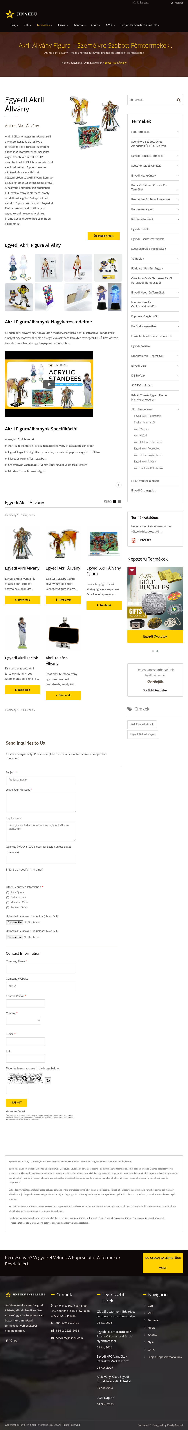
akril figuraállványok (141, 724)
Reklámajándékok (142, 219)
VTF (26, 25)
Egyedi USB (138, 365)
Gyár (95, 25)
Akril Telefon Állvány (57, 660)
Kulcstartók (91, 1218)
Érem (101, 1218)
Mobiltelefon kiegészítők (147, 356)
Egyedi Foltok (140, 229)
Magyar (179, 2)
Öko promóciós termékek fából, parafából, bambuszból (152, 280)
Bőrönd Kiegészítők (143, 326)
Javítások (73, 1218)
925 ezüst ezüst (141, 385)
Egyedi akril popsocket (147, 448)
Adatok (78, 25)
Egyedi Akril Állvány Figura (103, 571)
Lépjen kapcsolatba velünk (139, 25)
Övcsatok (159, 1218)
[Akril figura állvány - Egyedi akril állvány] (78, 268)
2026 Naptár (105, 1398)
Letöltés (144, 540)
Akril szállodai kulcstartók (148, 468)
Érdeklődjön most (103, 236)
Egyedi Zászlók (140, 346)
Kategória (76, 63)
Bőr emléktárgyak (142, 209)
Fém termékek (140, 131)
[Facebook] (7, 1341)
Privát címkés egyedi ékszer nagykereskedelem (149, 397)
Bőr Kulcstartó (44, 1223)
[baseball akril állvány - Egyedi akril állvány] (19, 297)
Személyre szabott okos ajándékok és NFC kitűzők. (149, 143)
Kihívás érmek (117, 1218)
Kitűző (82, 1218)
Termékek (44, 25)
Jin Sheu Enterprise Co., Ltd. (42, 1425)
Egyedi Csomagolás (143, 490)
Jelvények (149, 1218)
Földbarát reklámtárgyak (147, 268)
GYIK (109, 25)
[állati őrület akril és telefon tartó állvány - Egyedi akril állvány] (78, 297)
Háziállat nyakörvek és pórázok (151, 336)
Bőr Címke (31, 1223)
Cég (13, 25)
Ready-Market (175, 1425)
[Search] (179, 100)
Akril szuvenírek (93, 63)
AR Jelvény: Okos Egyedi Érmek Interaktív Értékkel (114, 1379)
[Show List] (119, 501)
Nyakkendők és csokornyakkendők (143, 304)
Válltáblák (137, 258)
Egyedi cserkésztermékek (147, 239)
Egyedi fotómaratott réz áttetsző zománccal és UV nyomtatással (115, 1336)
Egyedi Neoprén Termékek (147, 292)
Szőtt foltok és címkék (146, 165)
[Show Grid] (114, 501)
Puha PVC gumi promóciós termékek (149, 187)
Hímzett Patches (16, 1223)
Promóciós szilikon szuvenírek (150, 199)
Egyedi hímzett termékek (147, 155)
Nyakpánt (63, 1218)
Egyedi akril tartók (21, 657)
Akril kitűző (140, 435)
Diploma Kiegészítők (144, 316)
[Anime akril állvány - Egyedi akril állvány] (19, 268)
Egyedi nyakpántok (143, 175)
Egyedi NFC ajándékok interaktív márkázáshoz (113, 1358)
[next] (119, 485)
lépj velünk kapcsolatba (76, 1223)
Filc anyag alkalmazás (145, 480)
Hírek (62, 25)
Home (65, 63)
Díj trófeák (138, 375)
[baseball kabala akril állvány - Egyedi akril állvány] (108, 268)
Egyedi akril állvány (115, 63)
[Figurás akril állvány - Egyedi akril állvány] (49, 268)
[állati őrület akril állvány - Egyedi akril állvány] (49, 297)
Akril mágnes (141, 429)
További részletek (155, 690)
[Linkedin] (15, 1341)
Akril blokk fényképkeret (148, 455)
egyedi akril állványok (142, 734)
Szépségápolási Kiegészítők (148, 248)
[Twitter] (10, 1341)
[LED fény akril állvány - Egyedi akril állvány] (108, 297)
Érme (107, 1218)
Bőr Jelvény (138, 1218)
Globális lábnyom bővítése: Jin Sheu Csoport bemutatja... (117, 1314)
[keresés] (134, 3)
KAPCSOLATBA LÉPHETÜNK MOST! (163, 1263)
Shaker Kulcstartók (144, 422)
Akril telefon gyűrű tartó (148, 442)
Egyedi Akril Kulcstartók (147, 416)
